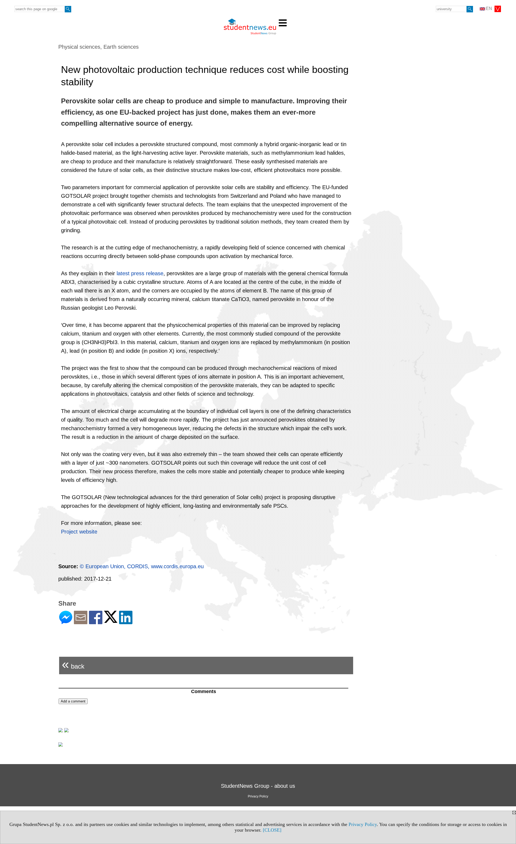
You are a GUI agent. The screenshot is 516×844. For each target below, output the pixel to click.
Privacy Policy (363, 824)
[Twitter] (110, 620)
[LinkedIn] (125, 622)
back (73, 664)
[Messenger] (65, 622)
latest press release (140, 273)
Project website (79, 532)
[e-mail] (80, 622)
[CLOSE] (272, 830)
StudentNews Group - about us (258, 786)
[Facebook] (95, 622)
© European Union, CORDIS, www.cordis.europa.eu (142, 566)
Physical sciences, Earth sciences (98, 47)
